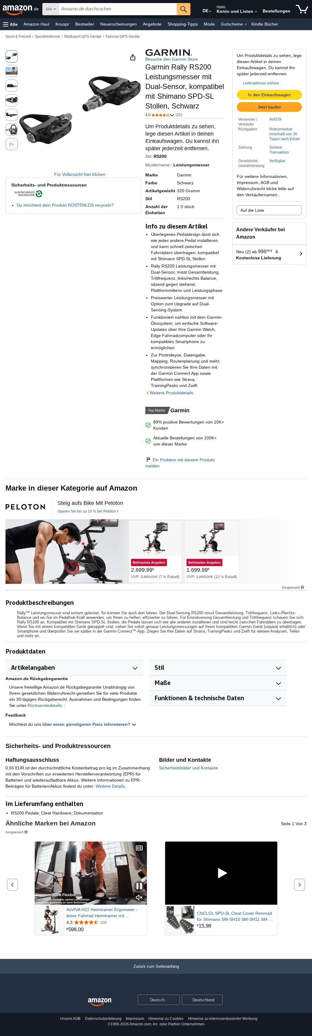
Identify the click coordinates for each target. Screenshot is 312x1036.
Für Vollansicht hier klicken (79, 174)
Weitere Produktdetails (171, 392)
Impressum (135, 1018)
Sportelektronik (47, 36)
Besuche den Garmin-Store (171, 59)
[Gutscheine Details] (245, 24)
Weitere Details (111, 786)
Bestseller (84, 24)
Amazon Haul (36, 24)
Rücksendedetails (45, 705)
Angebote (152, 24)
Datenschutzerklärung (103, 1018)
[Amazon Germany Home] (99, 1002)
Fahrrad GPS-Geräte (123, 36)
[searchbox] (118, 9)
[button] (10, 24)
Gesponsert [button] (291, 587)
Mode (209, 24)
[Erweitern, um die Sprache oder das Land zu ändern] (210, 11)
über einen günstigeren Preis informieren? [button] (87, 724)
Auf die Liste (252, 210)
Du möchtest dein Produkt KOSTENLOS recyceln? (65, 205)
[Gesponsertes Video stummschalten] (139, 897)
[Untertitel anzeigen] (139, 848)
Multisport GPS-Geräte (82, 36)
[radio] (11, 56)
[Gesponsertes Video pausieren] (139, 886)
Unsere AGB (70, 1018)
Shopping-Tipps (183, 24)
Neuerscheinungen (118, 24)
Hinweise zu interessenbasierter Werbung (222, 1018)
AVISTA (275, 119)
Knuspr (62, 24)
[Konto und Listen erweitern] (256, 11)
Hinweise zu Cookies (165, 1018)
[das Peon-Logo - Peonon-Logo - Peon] (25, 507)
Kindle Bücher (264, 24)
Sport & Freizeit (18, 36)
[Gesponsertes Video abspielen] (221, 873)
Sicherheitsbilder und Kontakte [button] (188, 767)
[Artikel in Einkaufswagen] (302, 9)
